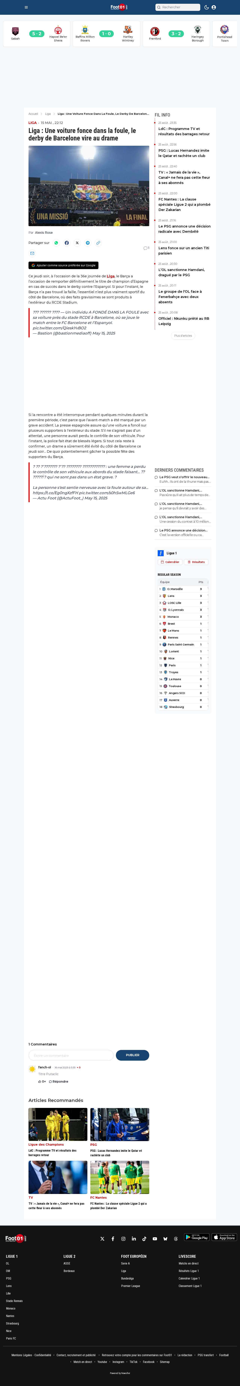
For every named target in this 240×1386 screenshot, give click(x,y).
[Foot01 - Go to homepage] (17, 1238)
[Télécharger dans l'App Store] (224, 1237)
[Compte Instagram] (123, 1239)
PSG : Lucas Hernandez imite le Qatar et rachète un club (183, 153)
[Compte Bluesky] (165, 1239)
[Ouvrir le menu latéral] (26, 7)
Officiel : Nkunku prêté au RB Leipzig (183, 321)
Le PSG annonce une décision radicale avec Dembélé (184, 229)
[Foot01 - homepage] (120, 7)
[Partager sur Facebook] (66, 243)
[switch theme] (206, 7)
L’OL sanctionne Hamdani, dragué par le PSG (181, 272)
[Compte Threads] (176, 1239)
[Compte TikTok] (144, 1239)
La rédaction (185, 1355)
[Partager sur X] (77, 243)
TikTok (133, 1362)
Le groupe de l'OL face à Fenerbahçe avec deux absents (180, 297)
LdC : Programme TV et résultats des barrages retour (184, 131)
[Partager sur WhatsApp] (56, 243)
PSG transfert (206, 1355)
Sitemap (165, 1362)
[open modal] (214, 7)
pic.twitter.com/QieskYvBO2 (59, 328)
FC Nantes (98, 1197)
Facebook (148, 1362)
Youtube (102, 1362)
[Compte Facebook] (113, 1239)
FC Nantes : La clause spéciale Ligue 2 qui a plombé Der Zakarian (184, 204)
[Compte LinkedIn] (134, 1239)
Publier (132, 1055)
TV (30, 1197)
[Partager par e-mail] (32, 253)
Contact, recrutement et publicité (76, 1355)
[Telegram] (88, 243)
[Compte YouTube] (155, 1239)
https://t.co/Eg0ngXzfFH (55, 493)
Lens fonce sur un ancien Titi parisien (183, 250)
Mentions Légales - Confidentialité (31, 1355)
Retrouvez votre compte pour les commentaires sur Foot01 (137, 1355)
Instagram (118, 1362)
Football (224, 1355)
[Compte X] (102, 1239)
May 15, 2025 (103, 333)
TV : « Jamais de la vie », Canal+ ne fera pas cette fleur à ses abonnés (184, 177)
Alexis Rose (44, 232)
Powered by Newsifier (120, 1373)
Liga (32, 123)
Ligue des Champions (46, 1144)
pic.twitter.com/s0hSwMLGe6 (107, 493)
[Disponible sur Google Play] (196, 1237)
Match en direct (83, 1362)
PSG (93, 1145)
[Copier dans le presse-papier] (98, 243)
